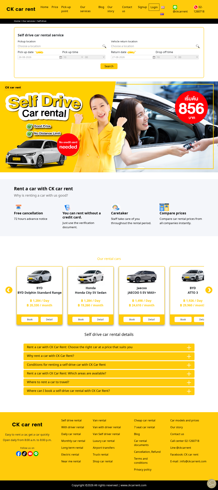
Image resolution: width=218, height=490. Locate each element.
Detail (49, 319)
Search (109, 66)
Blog (101, 7)
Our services (85, 9)
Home (44, 7)
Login (154, 7)
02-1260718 (199, 9)
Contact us (127, 9)
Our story (110, 9)
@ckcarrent (180, 11)
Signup (142, 7)
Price (55, 7)
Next (209, 294)
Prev (9, 294)
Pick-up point (66, 9)
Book (30, 319)
